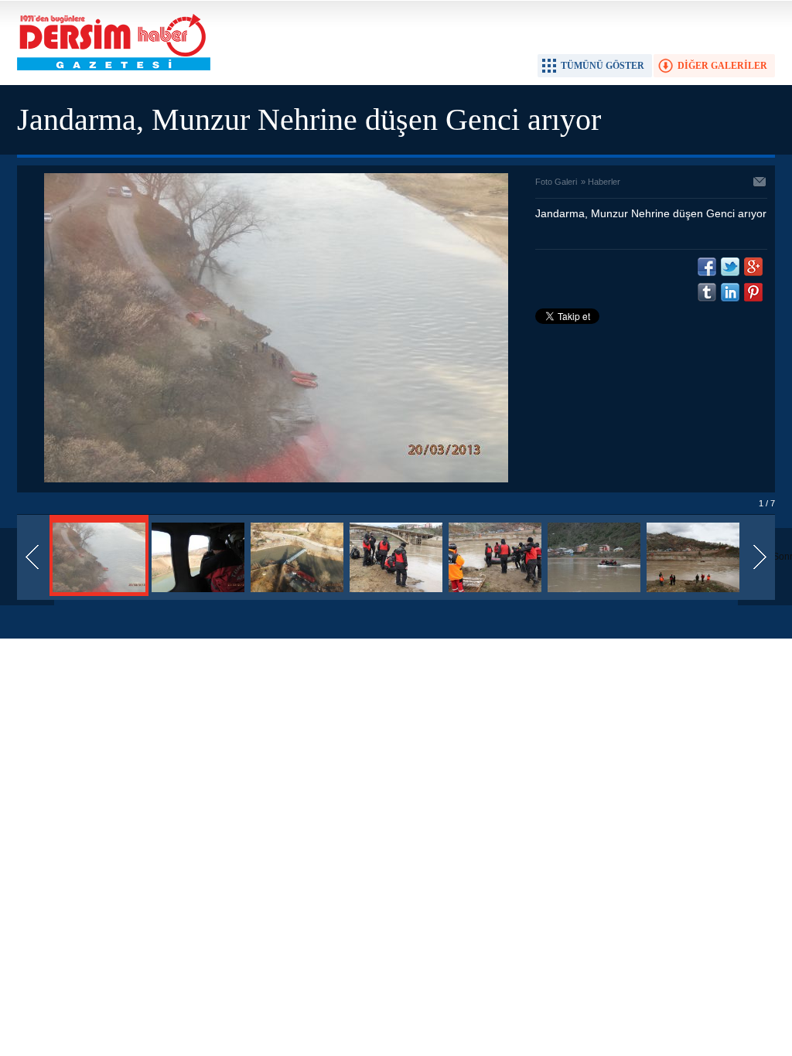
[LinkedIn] (730, 292)
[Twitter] (730, 266)
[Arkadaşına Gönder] (760, 183)
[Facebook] (707, 266)
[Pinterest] (753, 292)
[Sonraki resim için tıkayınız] (276, 479)
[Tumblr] (707, 292)
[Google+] (753, 266)
